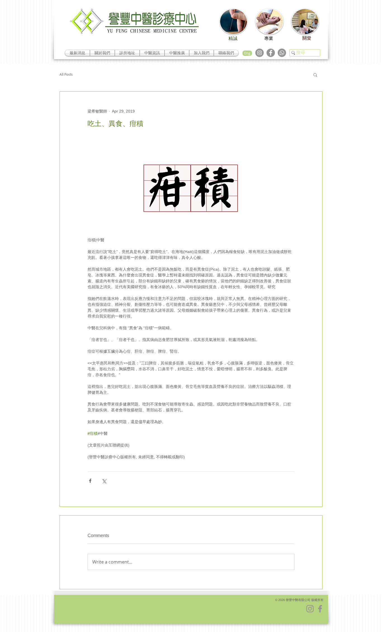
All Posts (66, 74)
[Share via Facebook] (90, 480)
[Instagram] (259, 53)
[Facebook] (271, 53)
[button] (315, 74)
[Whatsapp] (282, 53)
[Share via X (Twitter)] (104, 480)
